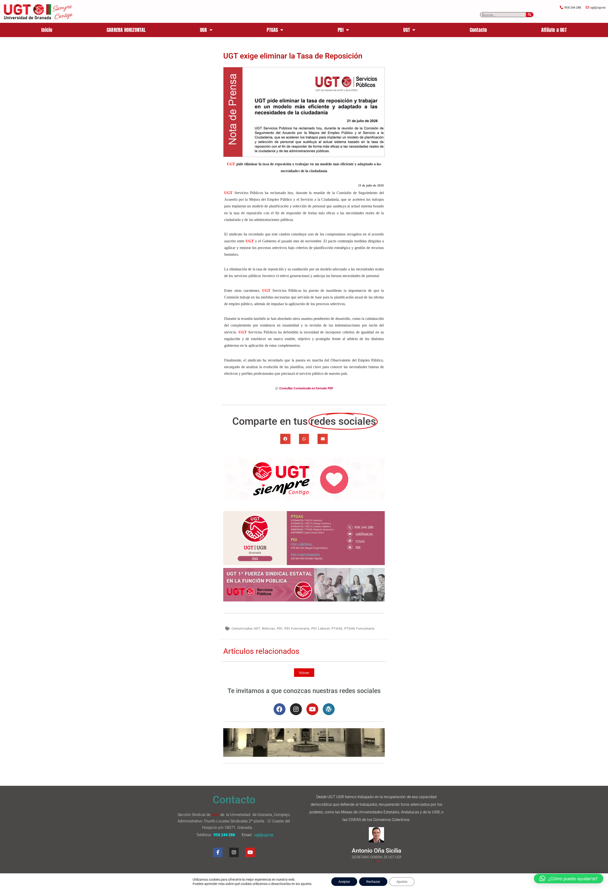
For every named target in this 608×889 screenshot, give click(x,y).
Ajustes (401, 882)
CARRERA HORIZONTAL (126, 30)
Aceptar (344, 882)
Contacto (478, 30)
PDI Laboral (320, 628)
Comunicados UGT (246, 628)
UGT (406, 30)
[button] (285, 439)
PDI (341, 30)
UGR (203, 30)
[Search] (529, 14)
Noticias (268, 628)
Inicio (46, 30)
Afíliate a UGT (554, 30)
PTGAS (272, 30)
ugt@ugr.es (264, 835)
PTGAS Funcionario (359, 628)
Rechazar (373, 882)
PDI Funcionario (297, 628)
